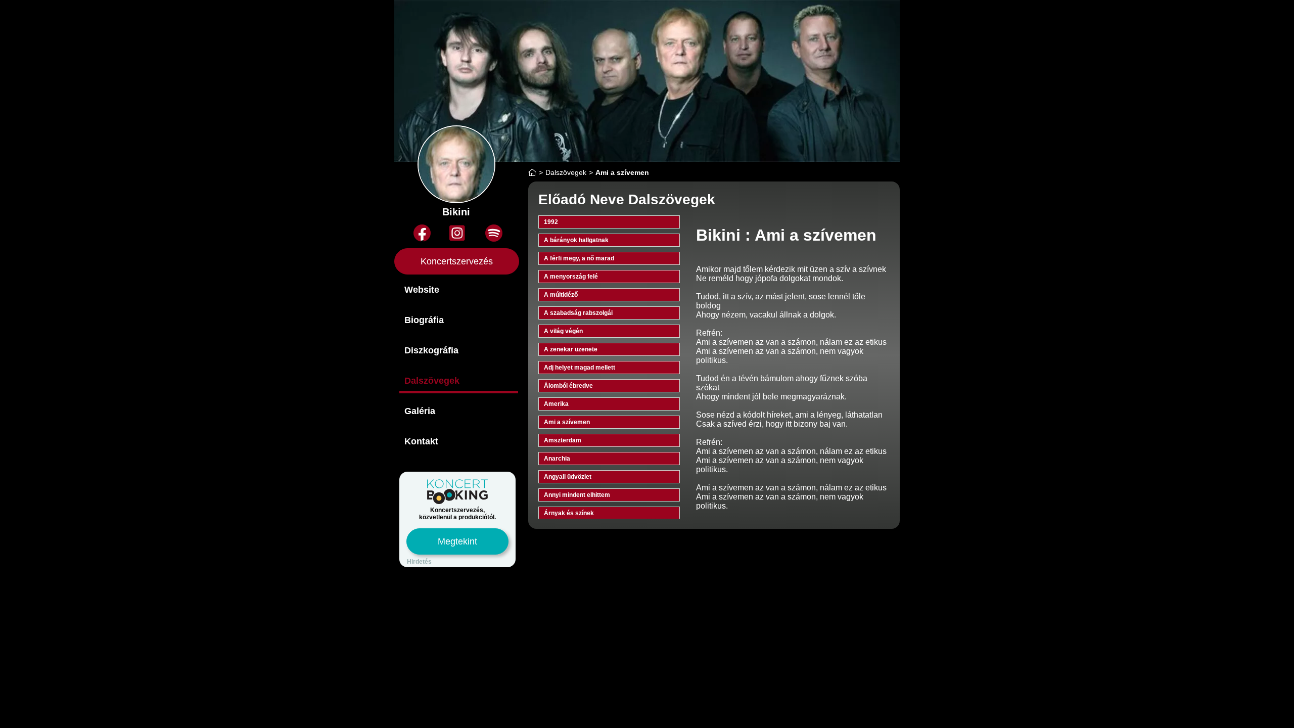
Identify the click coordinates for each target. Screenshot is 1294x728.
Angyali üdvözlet (567, 476)
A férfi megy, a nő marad (579, 258)
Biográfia (424, 320)
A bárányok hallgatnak (576, 240)
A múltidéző (561, 294)
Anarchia (557, 458)
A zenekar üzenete (570, 349)
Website (421, 290)
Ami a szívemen (567, 422)
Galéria (419, 411)
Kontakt (421, 441)
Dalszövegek (431, 381)
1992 (551, 221)
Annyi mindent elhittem (577, 494)
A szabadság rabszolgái (578, 312)
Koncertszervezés (457, 261)
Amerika (556, 403)
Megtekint (457, 541)
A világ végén (563, 331)
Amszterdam (562, 440)
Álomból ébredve (568, 385)
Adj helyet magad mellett (579, 367)
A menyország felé (571, 276)
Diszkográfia (431, 350)
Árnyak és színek (569, 513)
